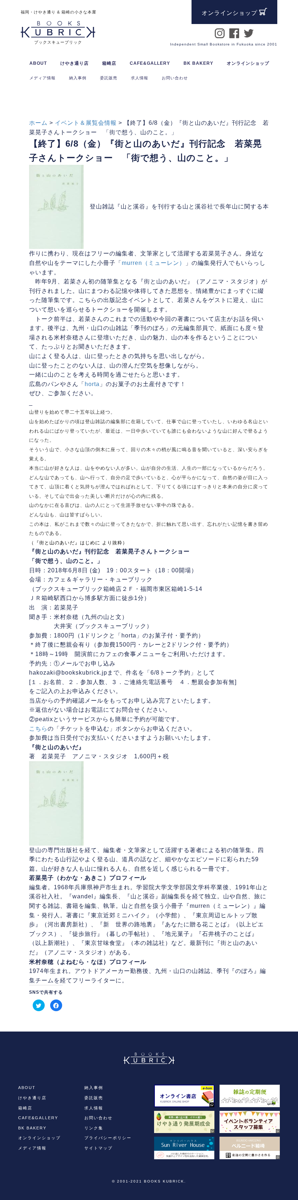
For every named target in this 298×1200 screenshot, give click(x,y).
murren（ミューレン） (153, 263)
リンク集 (93, 1128)
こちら (38, 729)
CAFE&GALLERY (38, 1118)
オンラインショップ (248, 63)
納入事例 (93, 1087)
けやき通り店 (32, 1098)
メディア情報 (32, 1148)
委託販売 (93, 1098)
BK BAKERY (32, 1128)
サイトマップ (98, 1148)
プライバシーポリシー (108, 1138)
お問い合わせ (98, 1118)
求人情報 (93, 1108)
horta (92, 384)
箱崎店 (25, 1108)
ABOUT (38, 63)
